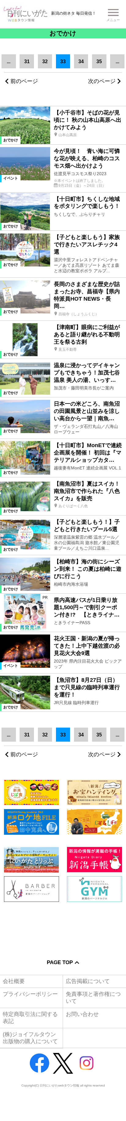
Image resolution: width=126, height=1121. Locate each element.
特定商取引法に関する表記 (30, 1017)
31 (27, 61)
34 (81, 61)
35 (99, 61)
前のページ (24, 81)
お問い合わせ (82, 1014)
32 (45, 61)
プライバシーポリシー (30, 994)
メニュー (113, 20)
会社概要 (14, 981)
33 (63, 61)
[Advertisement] (63, 926)
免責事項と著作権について (93, 997)
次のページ (102, 81)
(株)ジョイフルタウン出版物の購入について (30, 1037)
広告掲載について (88, 981)
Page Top (60, 962)
